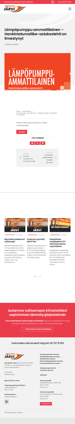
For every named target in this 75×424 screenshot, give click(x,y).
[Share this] (32, 143)
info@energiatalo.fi (10, 387)
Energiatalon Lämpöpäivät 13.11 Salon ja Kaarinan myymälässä (58, 243)
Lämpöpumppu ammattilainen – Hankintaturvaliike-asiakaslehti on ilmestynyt (36, 114)
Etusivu (18, 111)
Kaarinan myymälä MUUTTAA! (36, 240)
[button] (52, 2)
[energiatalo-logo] (15, 8)
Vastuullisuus (8, 372)
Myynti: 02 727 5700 (52, 343)
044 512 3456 (44, 396)
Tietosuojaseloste (10, 412)
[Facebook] (6, 402)
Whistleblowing (9, 374)
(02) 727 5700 (14, 381)
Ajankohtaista (27, 111)
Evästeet (19, 412)
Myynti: (7, 381)
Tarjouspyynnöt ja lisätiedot (14, 385)
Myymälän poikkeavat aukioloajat (14, 240)
